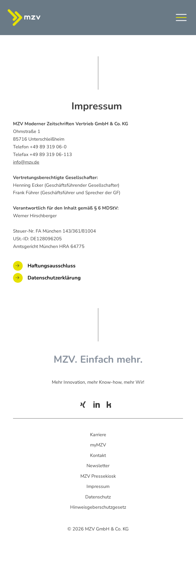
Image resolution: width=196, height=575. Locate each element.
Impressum (98, 486)
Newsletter (98, 466)
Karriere (98, 435)
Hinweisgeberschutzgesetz (98, 507)
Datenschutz (98, 497)
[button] (181, 18)
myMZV (98, 445)
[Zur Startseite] (29, 17)
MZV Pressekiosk (98, 476)
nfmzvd (25, 162)
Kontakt (98, 455)
